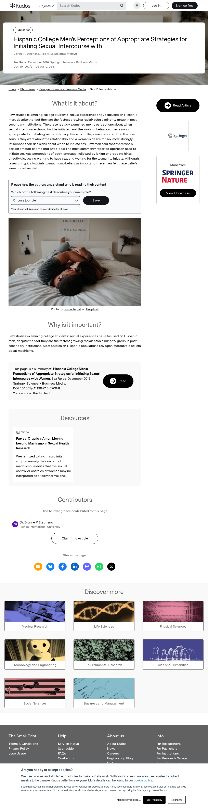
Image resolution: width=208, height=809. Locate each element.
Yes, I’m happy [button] (154, 799)
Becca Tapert (72, 309)
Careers (113, 753)
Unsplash (92, 309)
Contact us (66, 758)
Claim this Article (75, 538)
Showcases (27, 89)
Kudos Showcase (169, 763)
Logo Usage (17, 753)
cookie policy (143, 780)
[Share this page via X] (111, 566)
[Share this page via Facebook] (62, 566)
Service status (68, 744)
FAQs (62, 753)
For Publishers (166, 748)
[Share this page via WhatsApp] (99, 566)
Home (12, 89)
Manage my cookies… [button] (129, 799)
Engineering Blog (120, 758)
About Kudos (116, 744)
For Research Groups (171, 758)
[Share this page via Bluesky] (50, 566)
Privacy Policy (19, 748)
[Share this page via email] (38, 566)
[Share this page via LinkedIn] (75, 566)
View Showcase (178, 193)
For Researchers (168, 744)
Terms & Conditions (23, 744)
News (111, 748)
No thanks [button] (176, 799)
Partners (113, 763)
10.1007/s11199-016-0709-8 (37, 66)
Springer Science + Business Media (62, 89)
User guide (66, 748)
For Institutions (167, 753)
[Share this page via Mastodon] (87, 566)
